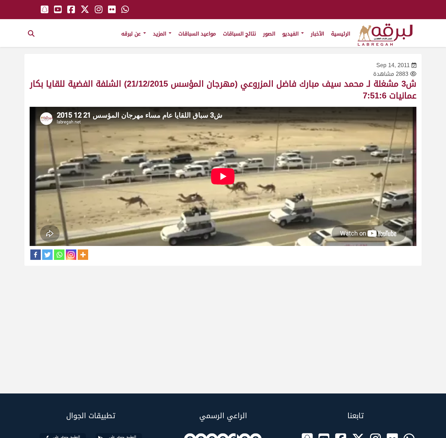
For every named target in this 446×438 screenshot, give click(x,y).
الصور (269, 34)
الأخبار (317, 34)
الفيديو (291, 34)
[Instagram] (71, 254)
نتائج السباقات (239, 34)
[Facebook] (35, 254)
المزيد (160, 34)
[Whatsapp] (59, 254)
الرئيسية (340, 34)
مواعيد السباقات (197, 34)
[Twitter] (47, 254)
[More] (83, 254)
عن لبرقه (132, 34)
